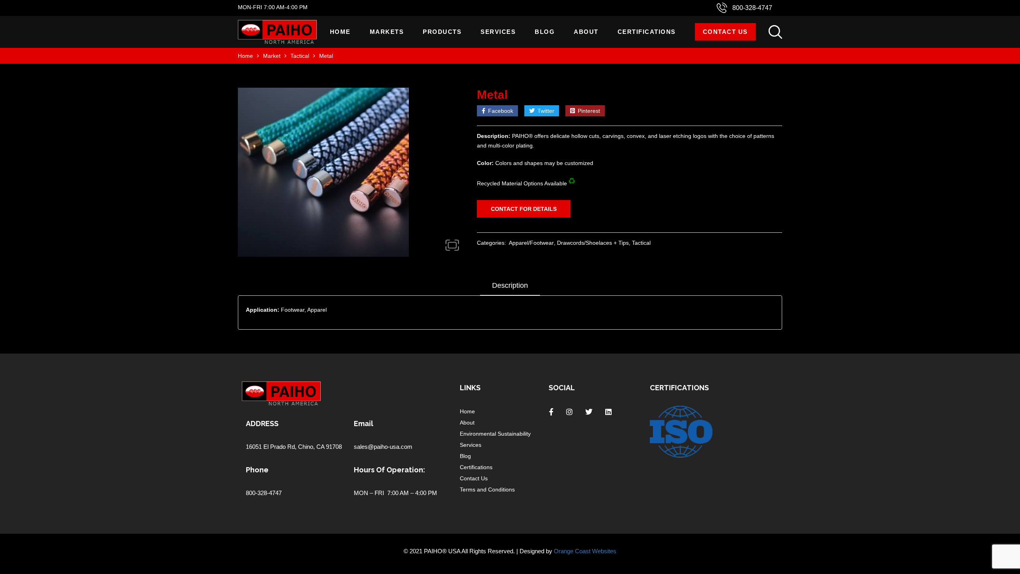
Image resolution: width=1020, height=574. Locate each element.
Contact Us (725, 31)
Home (340, 31)
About (586, 31)
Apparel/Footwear (531, 243)
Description (510, 285)
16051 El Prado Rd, (272, 446)
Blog (545, 31)
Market (271, 56)
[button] (452, 245)
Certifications (647, 31)
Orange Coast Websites (585, 551)
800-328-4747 (752, 7)
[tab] (510, 288)
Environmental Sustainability (495, 434)
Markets (387, 31)
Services (498, 31)
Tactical (299, 56)
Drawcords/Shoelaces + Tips (593, 243)
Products (442, 31)
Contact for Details (524, 209)
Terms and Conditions (487, 489)
